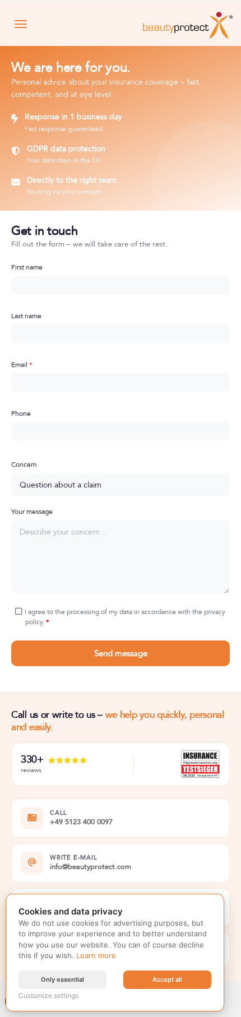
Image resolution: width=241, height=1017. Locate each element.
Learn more (96, 955)
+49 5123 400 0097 (81, 822)
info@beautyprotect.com (90, 867)
